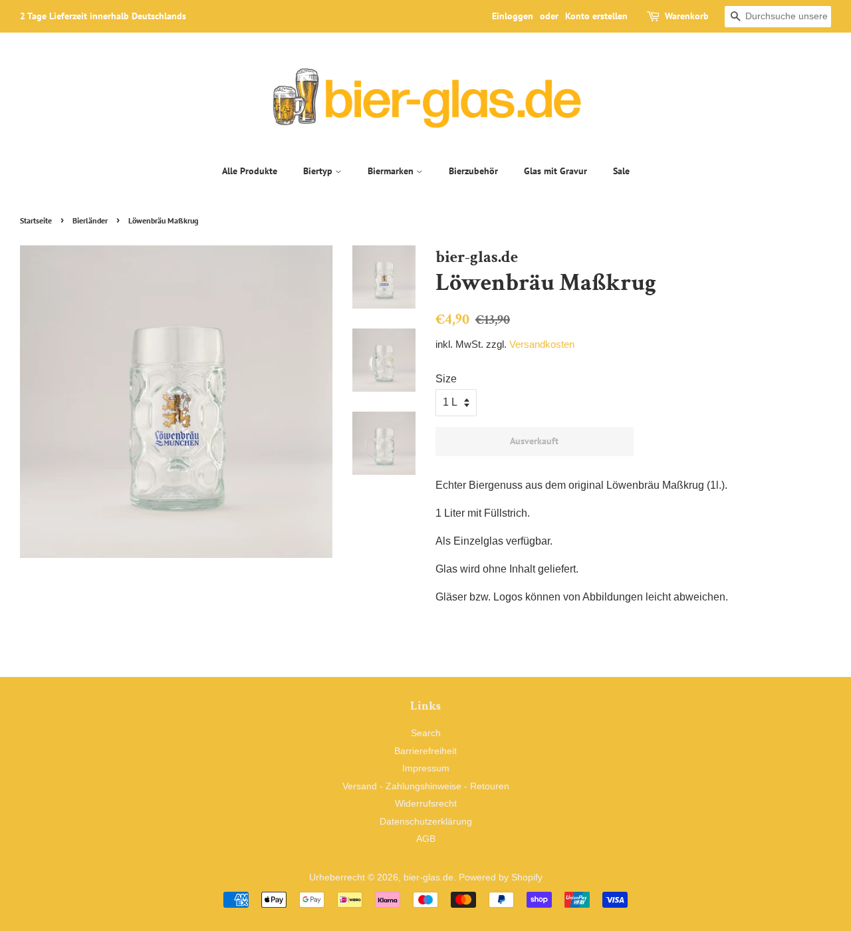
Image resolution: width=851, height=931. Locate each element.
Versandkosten (541, 344)
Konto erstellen (596, 16)
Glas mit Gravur (555, 171)
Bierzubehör (473, 171)
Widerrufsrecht (426, 804)
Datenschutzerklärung (426, 822)
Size (446, 378)
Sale (621, 171)
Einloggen (512, 16)
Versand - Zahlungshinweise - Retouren (425, 786)
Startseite (36, 220)
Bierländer (90, 220)
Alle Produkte (249, 171)
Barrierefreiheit (425, 751)
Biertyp (319, 171)
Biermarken (392, 171)
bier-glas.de (428, 877)
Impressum (425, 768)
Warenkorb (687, 16)
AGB (425, 839)
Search (426, 733)
